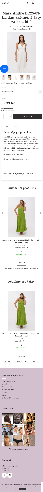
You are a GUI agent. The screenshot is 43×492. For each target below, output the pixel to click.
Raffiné (4, 384)
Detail (20, 263)
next (40, 213)
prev (2, 213)
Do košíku (29, 116)
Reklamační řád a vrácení (10, 398)
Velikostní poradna (8, 381)
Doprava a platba (8, 390)
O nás (4, 395)
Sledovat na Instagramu (20, 449)
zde (16, 489)
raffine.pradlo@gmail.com (11, 466)
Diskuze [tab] (16, 126)
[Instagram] (9, 475)
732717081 (5, 468)
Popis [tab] (6, 126)
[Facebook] (4, 475)
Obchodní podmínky (9, 387)
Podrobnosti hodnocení (21, 29)
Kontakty (5, 392)
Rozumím (22, 489)
